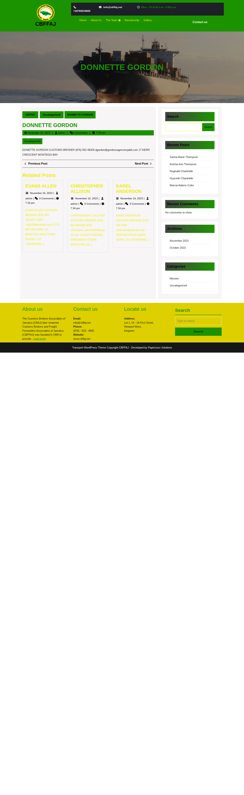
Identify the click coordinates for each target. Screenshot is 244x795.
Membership (132, 20)
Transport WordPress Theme (89, 347)
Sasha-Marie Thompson (184, 156)
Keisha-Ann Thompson (183, 164)
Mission (174, 278)
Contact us (201, 22)
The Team (112, 20)
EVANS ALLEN (40, 185)
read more (40, 338)
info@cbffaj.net (112, 7)
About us (96, 20)
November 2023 (179, 240)
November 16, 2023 (39, 132)
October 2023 (178, 247)
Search (173, 116)
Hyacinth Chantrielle (181, 178)
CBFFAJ (45, 24)
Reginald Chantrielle (181, 171)
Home (82, 20)
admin (61, 132)
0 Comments (46, 198)
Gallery (147, 20)
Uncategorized (52, 114)
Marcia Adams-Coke (182, 185)
